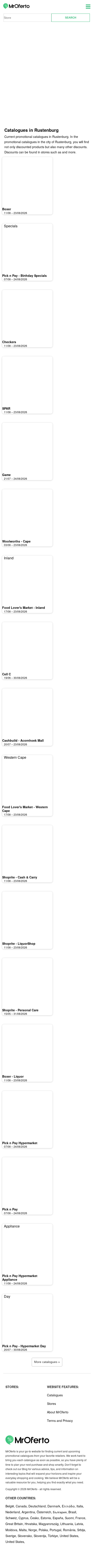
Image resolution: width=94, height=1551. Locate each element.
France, (80, 1518)
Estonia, (47, 1518)
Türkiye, (54, 1536)
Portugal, (56, 1530)
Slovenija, (41, 1536)
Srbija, (81, 1530)
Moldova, (12, 1530)
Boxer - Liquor (13, 1076)
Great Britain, (15, 1524)
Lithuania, (67, 1524)
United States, (69, 1536)
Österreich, (45, 1512)
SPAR (6, 408)
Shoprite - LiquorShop (18, 943)
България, (60, 1512)
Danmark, (54, 1506)
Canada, (22, 1506)
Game (6, 474)
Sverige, (11, 1536)
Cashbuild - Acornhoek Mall (23, 740)
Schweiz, (12, 1518)
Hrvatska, (32, 1524)
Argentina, (29, 1512)
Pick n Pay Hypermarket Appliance (19, 1278)
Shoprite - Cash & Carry (19, 877)
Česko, (35, 1518)
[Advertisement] (47, 78)
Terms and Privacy (60, 1420)
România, (70, 1530)
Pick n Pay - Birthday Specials (24, 275)
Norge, (33, 1530)
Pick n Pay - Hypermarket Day (24, 1346)
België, (10, 1506)
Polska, (44, 1530)
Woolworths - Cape (16, 541)
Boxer (6, 209)
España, (59, 1518)
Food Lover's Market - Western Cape (25, 809)
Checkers (9, 342)
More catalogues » (47, 1362)
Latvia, (79, 1524)
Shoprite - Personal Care (20, 1010)
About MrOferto (57, 1412)
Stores (51, 1403)
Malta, (23, 1530)
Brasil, (72, 1512)
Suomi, (70, 1518)
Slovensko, (26, 1536)
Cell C (6, 674)
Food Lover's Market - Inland (23, 607)
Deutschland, (37, 1506)
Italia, (80, 1506)
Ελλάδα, (69, 1506)
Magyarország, (49, 1524)
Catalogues (55, 1395)
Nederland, (13, 1512)
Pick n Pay (10, 1209)
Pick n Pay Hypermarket (19, 1143)
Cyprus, (24, 1518)
